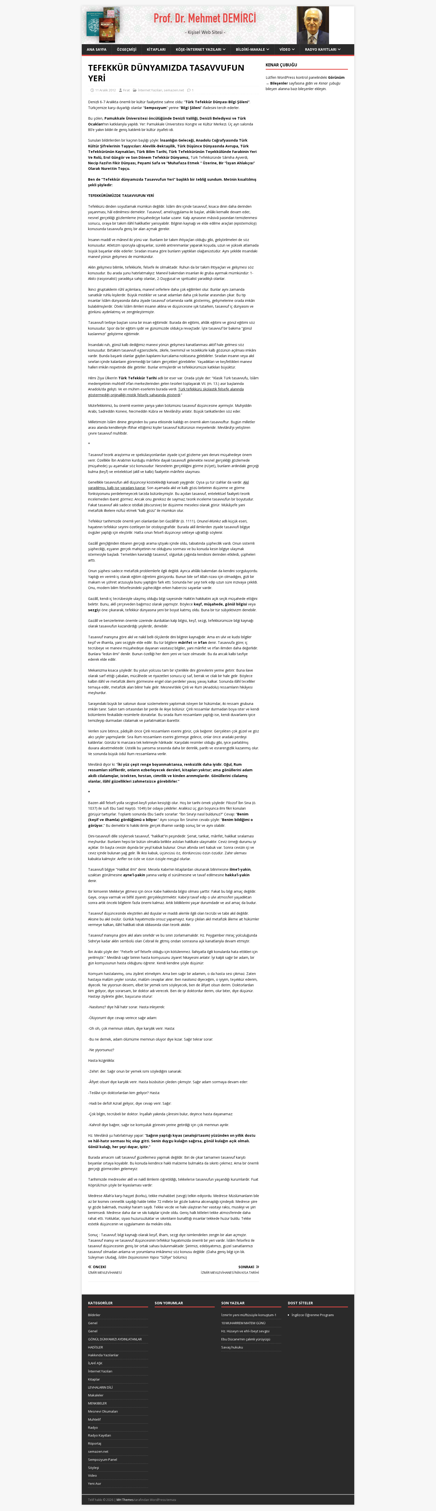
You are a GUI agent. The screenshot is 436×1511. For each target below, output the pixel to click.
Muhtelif (94, 1419)
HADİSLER (95, 1347)
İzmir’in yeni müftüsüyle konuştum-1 (248, 1315)
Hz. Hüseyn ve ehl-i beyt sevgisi (245, 1331)
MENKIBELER (97, 1403)
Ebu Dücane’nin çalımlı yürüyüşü (245, 1339)
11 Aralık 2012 (105, 90)
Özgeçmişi (127, 49)
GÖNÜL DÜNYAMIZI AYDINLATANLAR (115, 1339)
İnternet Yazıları (150, 90)
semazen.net (174, 90)
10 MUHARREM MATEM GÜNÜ (243, 1323)
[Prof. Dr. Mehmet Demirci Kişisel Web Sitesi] (205, 41)
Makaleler (95, 1395)
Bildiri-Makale (250, 49)
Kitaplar (94, 1379)
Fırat (126, 90)
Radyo (93, 1427)
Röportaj (94, 1443)
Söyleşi (93, 1467)
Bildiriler (94, 1315)
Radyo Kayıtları (320, 49)
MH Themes (125, 1500)
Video (285, 49)
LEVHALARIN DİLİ (100, 1387)
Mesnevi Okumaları (103, 1411)
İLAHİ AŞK (95, 1363)
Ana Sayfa (96, 49)
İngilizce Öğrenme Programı (313, 1315)
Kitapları (156, 49)
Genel (92, 1323)
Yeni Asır (94, 1483)
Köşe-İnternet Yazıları (198, 49)
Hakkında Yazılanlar (103, 1355)
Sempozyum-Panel (102, 1459)
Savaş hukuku (232, 1347)
